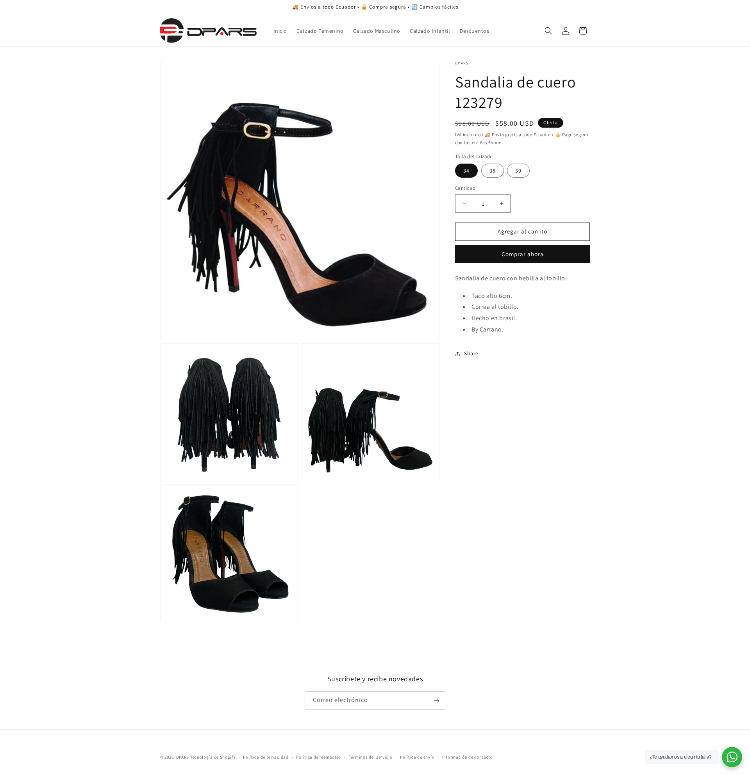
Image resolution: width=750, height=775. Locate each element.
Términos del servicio (371, 756)
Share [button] (471, 353)
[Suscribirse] (436, 700)
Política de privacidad (265, 756)
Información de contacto (467, 756)
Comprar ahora (523, 254)
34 (466, 170)
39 (518, 170)
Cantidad (465, 188)
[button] (548, 30)
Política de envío (417, 756)
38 (492, 170)
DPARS (182, 757)
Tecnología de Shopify (213, 757)
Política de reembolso (318, 756)
